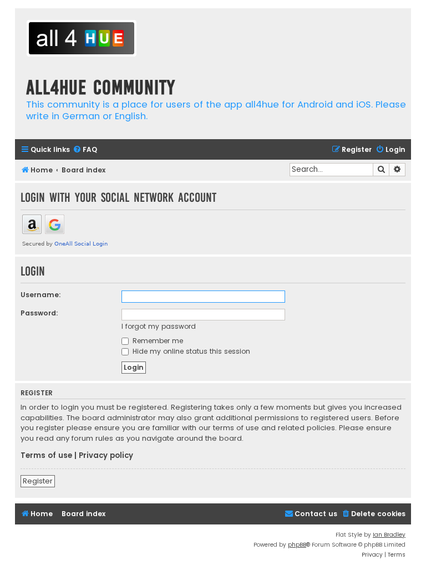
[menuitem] (85, 149)
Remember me (156, 340)
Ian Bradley (389, 535)
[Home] (81, 39)
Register (38, 481)
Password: (39, 313)
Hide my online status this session (190, 351)
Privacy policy (106, 456)
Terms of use (46, 456)
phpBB (297, 545)
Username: (41, 294)
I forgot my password (158, 326)
